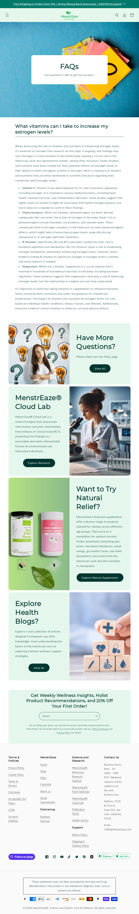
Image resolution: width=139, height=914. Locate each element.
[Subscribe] (96, 716)
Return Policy (79, 834)
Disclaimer (14, 792)
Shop (43, 771)
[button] (7, 15)
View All (100, 368)
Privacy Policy (64, 732)
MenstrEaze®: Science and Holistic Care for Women (63, 908)
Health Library (80, 820)
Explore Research (39, 462)
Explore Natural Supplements (100, 577)
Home (43, 764)
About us (45, 791)
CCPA (11, 809)
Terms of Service (100, 729)
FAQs (43, 777)
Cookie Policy (16, 774)
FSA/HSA (45, 784)
